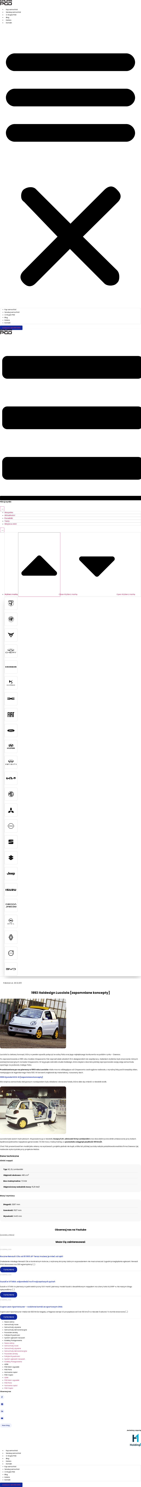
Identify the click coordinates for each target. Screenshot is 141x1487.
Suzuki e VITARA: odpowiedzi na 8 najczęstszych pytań (27, 1281)
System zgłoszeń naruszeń (14, 1338)
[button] (70, 166)
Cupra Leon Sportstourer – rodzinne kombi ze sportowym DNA (31, 1306)
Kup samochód (12, 9)
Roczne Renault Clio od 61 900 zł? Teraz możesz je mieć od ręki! (31, 1256)
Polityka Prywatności (12, 1335)
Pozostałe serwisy (11, 1332)
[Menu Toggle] (2, 508)
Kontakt (9, 23)
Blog (7, 17)
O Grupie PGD (11, 15)
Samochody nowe (11, 1324)
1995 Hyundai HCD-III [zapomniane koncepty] (21, 1077)
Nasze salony (9, 1322)
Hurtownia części (10, 1372)
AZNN (6, 1364)
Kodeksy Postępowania (13, 1340)
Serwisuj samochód (13, 12)
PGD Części (8, 1375)
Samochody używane (12, 1327)
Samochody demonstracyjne (15, 1330)
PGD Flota (8, 1370)
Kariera (8, 20)
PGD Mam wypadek (11, 1367)
